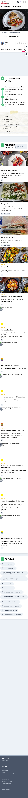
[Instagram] (3, 766)
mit (9, 170)
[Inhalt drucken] (26, 54)
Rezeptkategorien (6, 783)
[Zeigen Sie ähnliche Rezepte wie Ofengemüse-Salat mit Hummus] (2, 548)
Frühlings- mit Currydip (13, 430)
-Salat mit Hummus (11, 538)
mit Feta (8, 204)
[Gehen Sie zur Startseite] (1, 6)
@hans (7, 44)
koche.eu (5, 758)
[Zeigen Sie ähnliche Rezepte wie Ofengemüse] (2, 275)
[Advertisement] (14, 63)
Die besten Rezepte (7, 781)
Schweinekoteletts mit (13, 397)
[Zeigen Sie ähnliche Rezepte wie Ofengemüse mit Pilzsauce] (2, 371)
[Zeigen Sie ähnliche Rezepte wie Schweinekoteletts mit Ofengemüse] (2, 405)
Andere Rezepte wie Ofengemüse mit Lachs (20, 146)
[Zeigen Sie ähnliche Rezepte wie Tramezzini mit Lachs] (2, 245)
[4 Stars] (23, 43)
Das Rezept (6, 28)
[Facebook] (6, 766)
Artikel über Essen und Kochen (10, 775)
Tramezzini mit (8, 237)
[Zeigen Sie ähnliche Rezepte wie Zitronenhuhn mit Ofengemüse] (2, 304)
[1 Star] (18, 43)
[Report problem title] (26, 46)
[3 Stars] (21, 43)
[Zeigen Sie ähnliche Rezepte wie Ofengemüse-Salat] (2, 340)
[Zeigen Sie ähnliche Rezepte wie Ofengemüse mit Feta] (2, 214)
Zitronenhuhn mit (11, 296)
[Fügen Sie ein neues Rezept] (21, 2)
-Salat (7, 330)
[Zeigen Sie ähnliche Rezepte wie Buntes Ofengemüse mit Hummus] (2, 513)
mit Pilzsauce (10, 365)
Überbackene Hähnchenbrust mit (12, 466)
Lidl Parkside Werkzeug (8, 773)
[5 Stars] (25, 43)
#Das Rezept (7, 213)
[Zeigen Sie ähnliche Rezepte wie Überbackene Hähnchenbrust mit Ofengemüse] (2, 475)
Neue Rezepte (5, 779)
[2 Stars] (19, 43)
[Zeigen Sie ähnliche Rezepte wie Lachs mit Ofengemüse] (2, 180)
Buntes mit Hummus (12, 501)
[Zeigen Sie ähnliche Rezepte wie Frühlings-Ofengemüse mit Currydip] (2, 440)
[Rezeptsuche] (18, 2)
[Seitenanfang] (24, 789)
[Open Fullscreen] (26, 26)
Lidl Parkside (5, 770)
